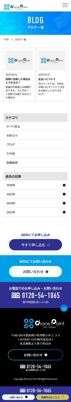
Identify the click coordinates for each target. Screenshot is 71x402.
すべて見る (13, 126)
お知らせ (12, 135)
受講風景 (12, 162)
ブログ (10, 144)
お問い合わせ (33, 271)
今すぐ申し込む (33, 244)
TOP (6, 39)
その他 (10, 153)
